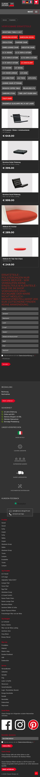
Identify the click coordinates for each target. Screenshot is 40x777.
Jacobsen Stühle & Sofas (9, 607)
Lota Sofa (32, 78)
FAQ (3, 678)
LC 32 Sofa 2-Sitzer (29, 58)
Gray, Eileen (5, 634)
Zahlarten (4, 672)
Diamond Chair (21, 42)
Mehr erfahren (8, 401)
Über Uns (4, 642)
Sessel (4, 523)
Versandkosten (6, 669)
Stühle (3, 538)
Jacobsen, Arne (6, 631)
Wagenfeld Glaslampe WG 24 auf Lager (18, 103)
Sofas (3, 529)
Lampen (4, 556)
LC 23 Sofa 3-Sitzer (10, 58)
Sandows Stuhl (9, 93)
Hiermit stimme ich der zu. (19, 355)
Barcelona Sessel (27, 37)
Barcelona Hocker (10, 37)
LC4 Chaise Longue (10, 73)
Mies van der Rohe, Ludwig (10, 628)
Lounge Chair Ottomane (12, 83)
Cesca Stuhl (7, 42)
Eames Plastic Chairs (8, 598)
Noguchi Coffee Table (11, 88)
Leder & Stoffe (6, 681)
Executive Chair (28, 47)
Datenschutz (5, 702)
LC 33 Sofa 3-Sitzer (10, 63)
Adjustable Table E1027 (9, 580)
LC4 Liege (23, 73)
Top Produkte (6, 571)
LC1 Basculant (27, 63)
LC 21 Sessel (7, 52)
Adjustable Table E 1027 (12, 32)
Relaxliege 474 (29, 88)
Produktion (5, 645)
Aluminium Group (7, 592)
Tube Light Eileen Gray (27, 93)
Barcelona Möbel (7, 604)
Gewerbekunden (7, 687)
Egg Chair (4, 589)
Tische (4, 553)
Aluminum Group (7, 544)
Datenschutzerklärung (25, 355)
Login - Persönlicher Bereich (10, 690)
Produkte (4, 520)
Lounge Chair (6, 583)
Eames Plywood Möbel (9, 610)
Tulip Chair (7, 98)
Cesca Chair (5, 586)
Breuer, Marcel (6, 637)
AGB (3, 657)
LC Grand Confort (7, 595)
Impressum (5, 705)
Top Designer (6, 619)
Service (5, 20)
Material (4, 648)
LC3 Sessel (19, 68)
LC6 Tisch (21, 78)
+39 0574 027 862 (18, 514)
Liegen (4, 532)
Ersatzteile (12, 20)
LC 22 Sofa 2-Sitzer (23, 52)
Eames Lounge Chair (10, 47)
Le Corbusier (5, 622)
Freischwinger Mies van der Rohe (12, 613)
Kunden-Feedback (7, 654)
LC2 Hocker (7, 68)
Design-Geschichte (7, 693)
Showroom (5, 684)
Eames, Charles (6, 625)
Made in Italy (6, 651)
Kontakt (4, 696)
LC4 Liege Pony (8, 78)
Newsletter (5, 699)
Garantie (4, 675)
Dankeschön (5, 660)
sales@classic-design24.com (21, 511)
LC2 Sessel (5, 574)
